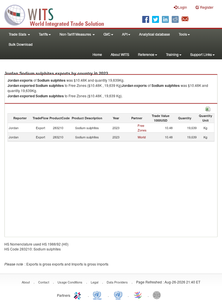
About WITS (120, 54)
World (142, 137)
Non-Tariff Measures (76, 34)
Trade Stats (18, 34)
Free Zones (142, 127)
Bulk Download (21, 44)
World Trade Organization (138, 295)
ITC (78, 295)
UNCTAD (98, 295)
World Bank (158, 295)
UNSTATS (118, 295)
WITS (58, 14)
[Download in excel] (208, 108)
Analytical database (154, 34)
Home (97, 54)
